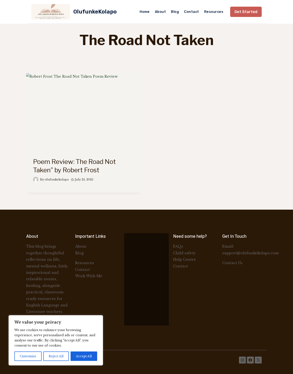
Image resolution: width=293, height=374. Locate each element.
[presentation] (84, 112)
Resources (213, 12)
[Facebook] (250, 360)
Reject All (56, 356)
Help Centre (184, 259)
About (160, 12)
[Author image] (35, 179)
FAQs (178, 246)
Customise (28, 356)
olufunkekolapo (57, 179)
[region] (56, 340)
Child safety (184, 253)
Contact (191, 12)
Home (145, 12)
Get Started (245, 11)
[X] (258, 360)
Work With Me (88, 276)
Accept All (84, 356)
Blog (175, 12)
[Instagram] (242, 360)
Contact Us (232, 263)
